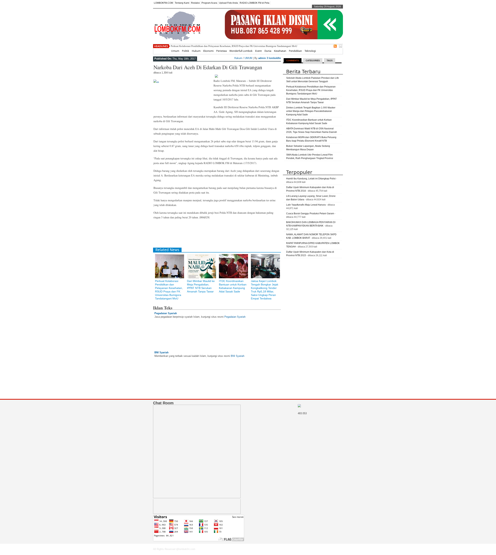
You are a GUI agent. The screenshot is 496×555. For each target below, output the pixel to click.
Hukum (196, 51)
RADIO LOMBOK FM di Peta (254, 3)
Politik (185, 51)
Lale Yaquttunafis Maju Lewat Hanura (306, 204)
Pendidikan (295, 51)
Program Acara (209, 3)
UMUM (248, 58)
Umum (175, 51)
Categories (313, 60)
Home (164, 51)
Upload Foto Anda (228, 3)
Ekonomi (208, 51)
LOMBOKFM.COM (163, 3)
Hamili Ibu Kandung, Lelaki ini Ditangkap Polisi (311, 178)
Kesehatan (280, 51)
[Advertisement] (223, 235)
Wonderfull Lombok (240, 51)
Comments (292, 60)
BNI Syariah (161, 352)
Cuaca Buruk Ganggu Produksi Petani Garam (310, 213)
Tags (329, 60)
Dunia (267, 51)
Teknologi (310, 51)
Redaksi (195, 3)
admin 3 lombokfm (269, 58)
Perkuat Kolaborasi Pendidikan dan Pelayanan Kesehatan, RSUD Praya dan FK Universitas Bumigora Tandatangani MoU (234, 46)
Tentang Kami (182, 3)
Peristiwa (221, 51)
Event (258, 51)
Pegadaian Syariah (165, 313)
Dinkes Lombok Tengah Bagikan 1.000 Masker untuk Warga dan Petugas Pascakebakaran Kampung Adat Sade (310, 111)
